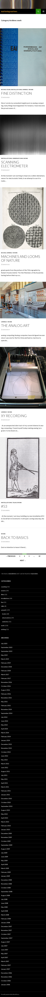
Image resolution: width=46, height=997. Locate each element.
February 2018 (6, 671)
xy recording (14, 416)
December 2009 (6, 833)
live (2, 602)
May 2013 (4, 760)
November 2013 (6, 748)
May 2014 (4, 725)
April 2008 (4, 911)
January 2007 (5, 969)
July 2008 (4, 899)
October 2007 (6, 934)
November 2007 (6, 930)
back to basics (14, 537)
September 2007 (6, 938)
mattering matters (9, 11)
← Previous (10, 556)
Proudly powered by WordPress (10, 994)
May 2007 (4, 953)
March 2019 (5, 659)
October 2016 (6, 686)
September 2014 (6, 713)
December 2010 (6, 798)
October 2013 (6, 752)
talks (14, 502)
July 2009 (4, 853)
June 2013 (4, 756)
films (8, 89)
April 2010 (4, 818)
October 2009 (6, 841)
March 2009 (5, 868)
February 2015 (6, 705)
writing (3, 629)
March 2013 (5, 764)
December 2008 (6, 880)
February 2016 (6, 694)
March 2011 (5, 787)
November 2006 (6, 977)
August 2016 (5, 690)
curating (4, 587)
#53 (4, 506)
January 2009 (5, 876)
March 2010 (5, 822)
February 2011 (6, 791)
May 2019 (4, 655)
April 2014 (4, 729)
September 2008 (6, 891)
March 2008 (5, 915)
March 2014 (5, 733)
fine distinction (16, 93)
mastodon (34, 574)
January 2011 (5, 795)
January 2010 (5, 829)
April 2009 (4, 864)
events (3, 591)
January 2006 (5, 984)
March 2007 (5, 961)
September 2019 (6, 651)
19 (39, 556)
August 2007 (5, 942)
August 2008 (5, 895)
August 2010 (5, 810)
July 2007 (4, 946)
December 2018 (6, 667)
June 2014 (4, 721)
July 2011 (4, 775)
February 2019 (6, 663)
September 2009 (6, 845)
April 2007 (4, 957)
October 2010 (6, 802)
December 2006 (6, 973)
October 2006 (6, 981)
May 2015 (4, 702)
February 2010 (6, 826)
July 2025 (4, 643)
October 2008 (6, 888)
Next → (23, 560)
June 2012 (4, 767)
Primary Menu (43, 11)
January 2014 (5, 740)
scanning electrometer (14, 164)
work (31, 89)
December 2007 (6, 926)
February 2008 (6, 919)
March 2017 (5, 674)
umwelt (25, 89)
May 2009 (4, 860)
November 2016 (6, 682)
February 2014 (6, 736)
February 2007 (6, 965)
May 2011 (4, 779)
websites (5, 622)
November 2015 (6, 698)
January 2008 (5, 922)
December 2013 (6, 744)
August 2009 (5, 849)
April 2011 (4, 783)
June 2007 (4, 950)
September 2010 (6, 806)
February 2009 (6, 872)
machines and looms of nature (20, 258)
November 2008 (6, 884)
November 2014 (6, 709)
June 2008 (4, 903)
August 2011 (5, 771)
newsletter (12, 574)
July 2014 (4, 717)
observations (17, 158)
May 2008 (4, 907)
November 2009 (6, 837)
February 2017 (6, 678)
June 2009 (4, 857)
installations (16, 89)
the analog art (15, 325)
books (3, 89)
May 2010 (4, 814)
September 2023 (6, 647)
